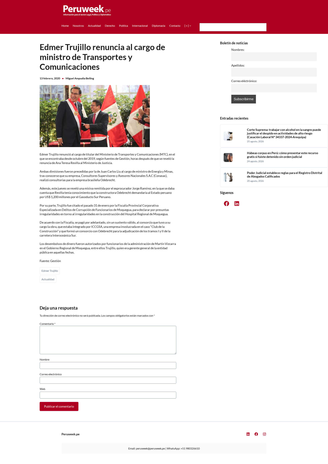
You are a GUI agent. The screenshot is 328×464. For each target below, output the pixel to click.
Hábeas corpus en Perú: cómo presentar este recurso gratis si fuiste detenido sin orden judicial (282, 155)
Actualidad (48, 279)
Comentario (47, 323)
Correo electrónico (51, 374)
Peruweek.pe (71, 434)
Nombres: (238, 49)
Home (65, 25)
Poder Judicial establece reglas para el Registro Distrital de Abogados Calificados (284, 174)
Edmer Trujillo (50, 270)
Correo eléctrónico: (244, 81)
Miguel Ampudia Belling (80, 78)
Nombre (44, 359)
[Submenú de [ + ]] (190, 26)
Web (42, 388)
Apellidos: (238, 65)
